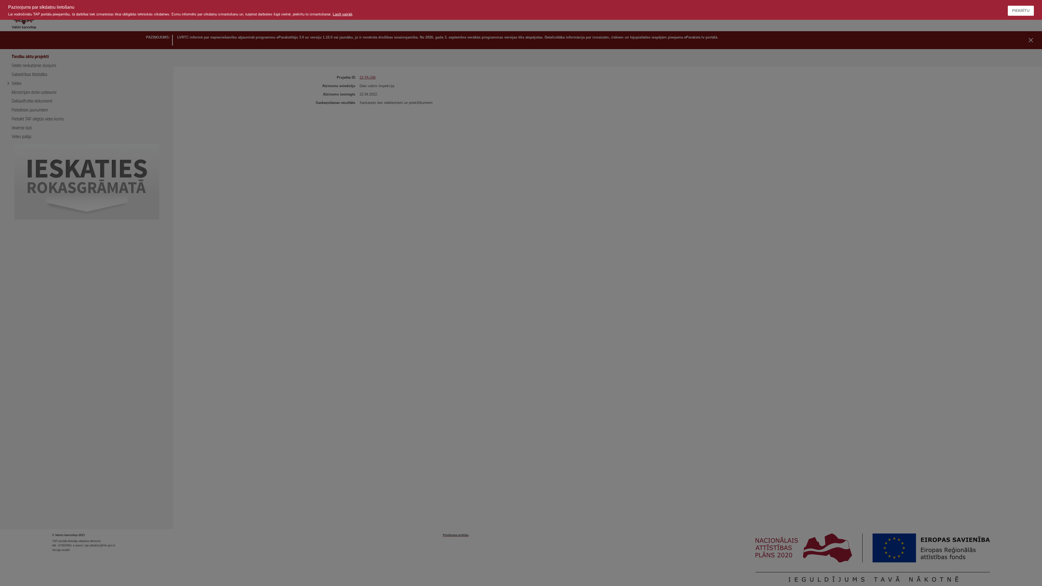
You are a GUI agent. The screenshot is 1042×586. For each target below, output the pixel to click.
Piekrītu (1021, 10)
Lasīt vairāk (342, 14)
